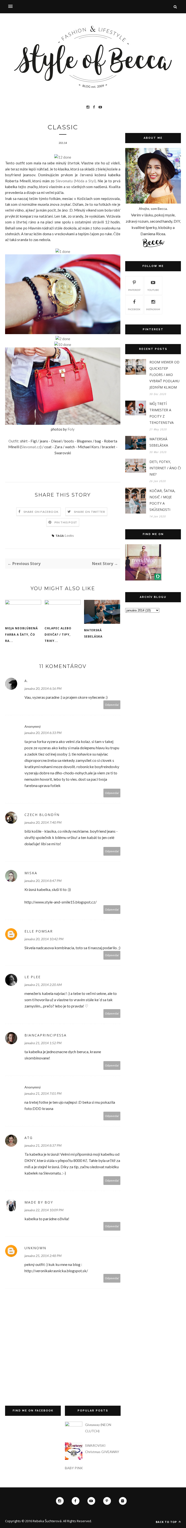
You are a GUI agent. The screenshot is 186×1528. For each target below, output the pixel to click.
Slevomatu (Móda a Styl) (76, 181)
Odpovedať (112, 704)
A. (26, 680)
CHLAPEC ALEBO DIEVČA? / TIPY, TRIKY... (58, 634)
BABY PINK (74, 1468)
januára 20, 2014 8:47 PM (43, 881)
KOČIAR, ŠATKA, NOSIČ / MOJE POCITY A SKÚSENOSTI (162, 500)
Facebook (134, 309)
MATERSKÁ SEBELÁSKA (93, 633)
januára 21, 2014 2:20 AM (43, 985)
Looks (69, 535)
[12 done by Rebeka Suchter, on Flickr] (62, 157)
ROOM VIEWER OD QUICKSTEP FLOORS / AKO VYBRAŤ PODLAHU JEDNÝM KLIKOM (164, 374)
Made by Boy (38, 1202)
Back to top (167, 1522)
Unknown (35, 1248)
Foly (71, 429)
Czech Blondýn (42, 814)
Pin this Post (65, 522)
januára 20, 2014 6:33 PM (43, 733)
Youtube (153, 289)
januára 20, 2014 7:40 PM (43, 822)
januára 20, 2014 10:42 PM (43, 939)
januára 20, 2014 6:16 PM (43, 688)
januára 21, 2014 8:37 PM (43, 1145)
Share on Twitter (89, 512)
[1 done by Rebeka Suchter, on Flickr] (62, 251)
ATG (28, 1137)
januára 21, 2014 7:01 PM (43, 1093)
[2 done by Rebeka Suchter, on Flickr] (62, 339)
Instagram (153, 309)
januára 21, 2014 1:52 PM (43, 1043)
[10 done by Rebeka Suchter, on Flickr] (62, 344)
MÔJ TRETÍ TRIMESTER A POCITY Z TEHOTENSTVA (161, 413)
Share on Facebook (41, 512)
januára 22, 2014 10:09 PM (43, 1210)
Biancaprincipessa (45, 1035)
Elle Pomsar (38, 931)
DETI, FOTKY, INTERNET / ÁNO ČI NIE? (165, 468)
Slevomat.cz (30, 447)
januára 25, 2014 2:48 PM (43, 1256)
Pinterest (134, 289)
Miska (30, 873)
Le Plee (32, 977)
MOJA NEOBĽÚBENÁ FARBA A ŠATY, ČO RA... (21, 634)
